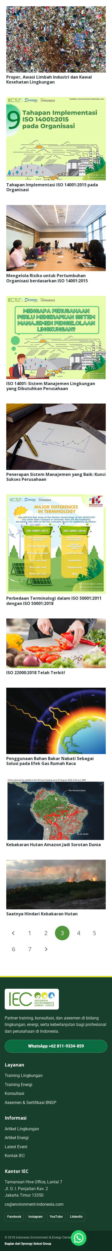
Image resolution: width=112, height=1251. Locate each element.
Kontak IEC (15, 1155)
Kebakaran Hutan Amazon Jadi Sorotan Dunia (53, 844)
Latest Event (16, 1146)
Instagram (35, 1216)
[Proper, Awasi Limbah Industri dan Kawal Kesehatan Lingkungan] (56, 9)
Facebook (14, 1216)
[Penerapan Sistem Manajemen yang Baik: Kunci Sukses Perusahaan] (56, 407)
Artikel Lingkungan (22, 1128)
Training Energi (18, 1084)
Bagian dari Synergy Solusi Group (28, 1244)
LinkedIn (76, 1216)
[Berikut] (46, 949)
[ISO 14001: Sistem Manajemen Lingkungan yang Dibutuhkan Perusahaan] (56, 299)
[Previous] (13, 933)
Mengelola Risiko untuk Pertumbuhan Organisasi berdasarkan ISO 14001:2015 (47, 278)
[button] (78, 1238)
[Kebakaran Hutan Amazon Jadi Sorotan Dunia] (56, 782)
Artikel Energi (17, 1137)
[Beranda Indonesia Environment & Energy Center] (32, 999)
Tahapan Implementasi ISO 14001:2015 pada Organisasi (52, 187)
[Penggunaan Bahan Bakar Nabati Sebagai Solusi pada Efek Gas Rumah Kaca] (56, 691)
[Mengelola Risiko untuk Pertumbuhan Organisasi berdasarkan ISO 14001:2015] (56, 208)
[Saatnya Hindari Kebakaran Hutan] (56, 863)
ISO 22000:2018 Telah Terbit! (35, 672)
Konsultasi (14, 1093)
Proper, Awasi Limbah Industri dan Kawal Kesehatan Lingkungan (49, 79)
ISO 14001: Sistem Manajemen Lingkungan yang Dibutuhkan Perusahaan (50, 386)
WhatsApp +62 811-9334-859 (56, 1046)
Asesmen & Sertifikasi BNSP (30, 1102)
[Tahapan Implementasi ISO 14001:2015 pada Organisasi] (56, 100)
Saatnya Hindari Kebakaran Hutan (42, 914)
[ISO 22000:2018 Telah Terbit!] (56, 622)
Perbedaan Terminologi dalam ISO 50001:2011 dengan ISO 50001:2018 (54, 600)
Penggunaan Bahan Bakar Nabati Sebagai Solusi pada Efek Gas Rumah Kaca (50, 761)
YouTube (56, 1216)
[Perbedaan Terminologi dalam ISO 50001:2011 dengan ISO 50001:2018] (56, 498)
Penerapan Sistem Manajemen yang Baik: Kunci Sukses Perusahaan (56, 476)
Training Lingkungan (24, 1075)
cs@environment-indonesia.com (34, 1204)
